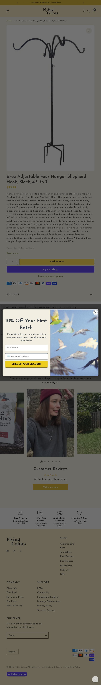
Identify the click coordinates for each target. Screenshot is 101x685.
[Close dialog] (95, 312)
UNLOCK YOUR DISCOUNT (26, 364)
